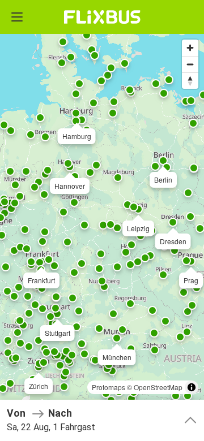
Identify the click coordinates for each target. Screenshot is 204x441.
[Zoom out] (190, 64)
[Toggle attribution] (191, 387)
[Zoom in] (190, 48)
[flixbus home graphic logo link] (102, 17)
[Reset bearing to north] (190, 80)
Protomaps (108, 387)
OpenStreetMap (158, 387)
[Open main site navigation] (17, 17)
